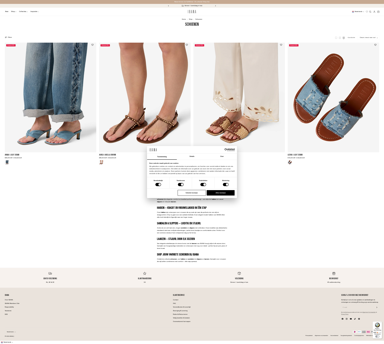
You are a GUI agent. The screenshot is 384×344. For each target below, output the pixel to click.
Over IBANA (9, 300)
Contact (175, 300)
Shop (190, 19)
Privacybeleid (309, 335)
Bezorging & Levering (180, 310)
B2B (6, 314)
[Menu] (381, 323)
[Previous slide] (168, 6)
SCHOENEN (198, 19)
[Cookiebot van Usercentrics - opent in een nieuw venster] (226, 149)
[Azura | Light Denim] (333, 97)
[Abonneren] (376, 307)
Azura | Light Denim (295, 155)
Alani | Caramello (200, 155)
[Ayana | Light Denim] (50, 97)
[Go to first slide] (216, 6)
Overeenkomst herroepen (181, 321)
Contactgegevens (359, 335)
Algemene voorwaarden (321, 335)
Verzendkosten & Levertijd (181, 307)
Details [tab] (192, 156)
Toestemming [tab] (162, 156)
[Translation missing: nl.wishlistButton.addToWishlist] (92, 45)
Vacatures (8, 310)
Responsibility (9, 307)
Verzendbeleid (334, 335)
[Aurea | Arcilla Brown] (145, 97)
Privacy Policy (344, 314)
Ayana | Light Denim (12, 155)
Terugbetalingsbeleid (346, 335)
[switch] (181, 184)
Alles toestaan (221, 193)
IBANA (11, 336)
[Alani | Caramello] (239, 97)
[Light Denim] (7, 162)
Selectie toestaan (192, 193)
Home (184, 19)
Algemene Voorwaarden (369, 312)
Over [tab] (222, 156)
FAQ (174, 303)
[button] (358, 11)
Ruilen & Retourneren (180, 314)
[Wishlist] (367, 12)
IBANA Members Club (12, 303)
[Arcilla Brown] (101, 162)
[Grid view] (336, 38)
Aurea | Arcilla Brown (107, 155)
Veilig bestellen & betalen (181, 318)
